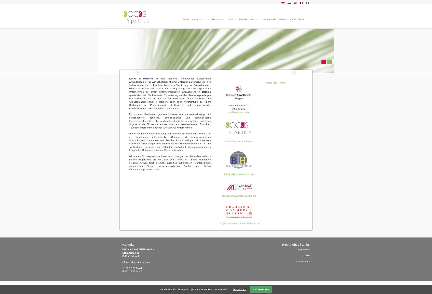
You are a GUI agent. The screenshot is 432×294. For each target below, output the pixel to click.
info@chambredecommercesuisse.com (239, 223)
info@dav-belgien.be (239, 112)
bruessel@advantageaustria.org (239, 195)
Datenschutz (303, 261)
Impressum (304, 249)
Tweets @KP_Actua (275, 82)
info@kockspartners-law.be (136, 262)
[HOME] (289, 2)
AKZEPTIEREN (261, 289)
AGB (307, 255)
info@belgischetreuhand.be (239, 174)
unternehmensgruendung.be (239, 141)
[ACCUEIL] (301, 2)
